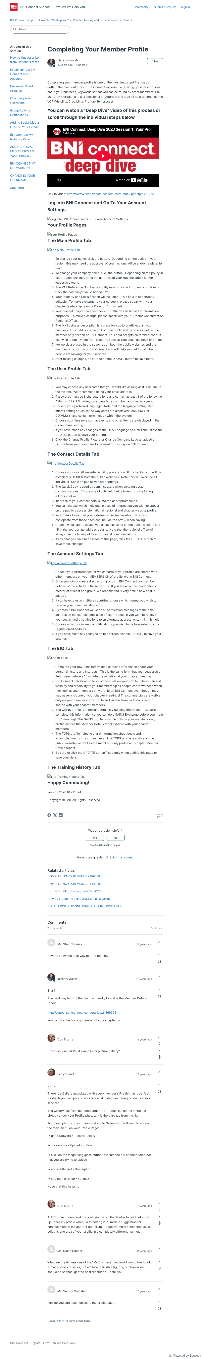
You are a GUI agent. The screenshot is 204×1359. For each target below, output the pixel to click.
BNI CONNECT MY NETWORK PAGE (23, 166)
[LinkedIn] (61, 815)
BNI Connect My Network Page (21, 137)
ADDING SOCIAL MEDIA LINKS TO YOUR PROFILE (22, 151)
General (127, 20)
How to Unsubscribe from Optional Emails (24, 60)
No (115, 837)
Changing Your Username (20, 100)
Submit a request (165, 7)
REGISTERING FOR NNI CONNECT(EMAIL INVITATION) (85, 906)
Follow (155, 61)
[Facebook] (49, 815)
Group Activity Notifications (20, 112)
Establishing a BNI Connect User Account (22, 74)
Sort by (156, 928)
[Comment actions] (159, 961)
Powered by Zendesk (187, 1355)
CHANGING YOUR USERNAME (22, 178)
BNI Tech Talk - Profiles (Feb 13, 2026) (74, 891)
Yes (95, 837)
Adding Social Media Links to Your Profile (24, 125)
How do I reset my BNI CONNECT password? (78, 899)
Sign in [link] (185, 7)
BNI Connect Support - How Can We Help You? (39, 20)
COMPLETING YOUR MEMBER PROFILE (74, 876)
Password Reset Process (21, 88)
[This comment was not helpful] (159, 954)
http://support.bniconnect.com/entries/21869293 (81, 1012)
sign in (60, 1320)
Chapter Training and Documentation (96, 20)
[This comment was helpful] (159, 942)
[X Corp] (55, 815)
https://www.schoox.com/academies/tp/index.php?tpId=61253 (110, 194)
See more (17, 188)
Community (141, 7)
